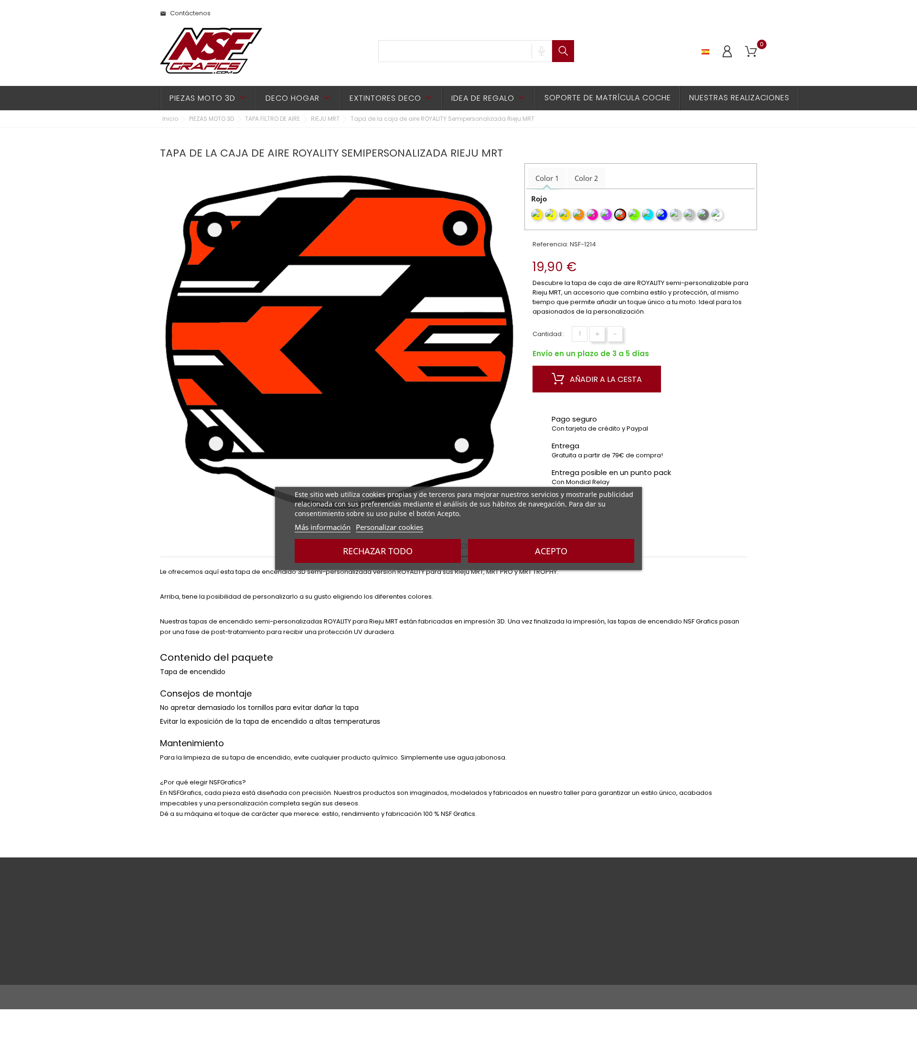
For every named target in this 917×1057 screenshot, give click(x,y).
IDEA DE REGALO (488, 98)
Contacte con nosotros (196, 962)
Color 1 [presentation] (547, 178)
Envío (269, 908)
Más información (323, 527)
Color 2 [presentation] (586, 178)
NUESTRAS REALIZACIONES (739, 97)
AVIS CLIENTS (280, 937)
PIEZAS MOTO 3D (208, 98)
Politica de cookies (189, 947)
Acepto (551, 551)
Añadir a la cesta (605, 379)
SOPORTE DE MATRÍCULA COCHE (607, 97)
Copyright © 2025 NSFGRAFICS (206, 997)
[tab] (547, 178)
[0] (751, 51)
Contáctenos (185, 13)
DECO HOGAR (298, 98)
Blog (268, 967)
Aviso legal (177, 933)
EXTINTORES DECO (391, 98)
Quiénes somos (285, 952)
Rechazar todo (378, 551)
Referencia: (550, 244)
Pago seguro (281, 923)
